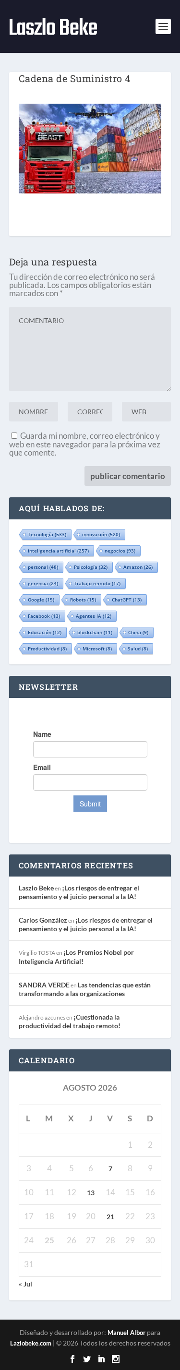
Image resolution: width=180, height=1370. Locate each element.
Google (41, 599)
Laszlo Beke (36, 888)
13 (91, 1193)
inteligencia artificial (58, 550)
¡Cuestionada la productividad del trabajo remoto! (69, 1021)
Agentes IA (93, 616)
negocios (120, 550)
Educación (44, 632)
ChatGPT (127, 599)
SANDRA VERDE (44, 985)
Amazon (138, 567)
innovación (101, 534)
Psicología (91, 567)
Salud (138, 648)
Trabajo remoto (97, 583)
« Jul (25, 1284)
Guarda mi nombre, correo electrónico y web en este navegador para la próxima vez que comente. (84, 444)
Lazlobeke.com (30, 1343)
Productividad (47, 648)
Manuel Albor (126, 1332)
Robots (83, 599)
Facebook (44, 616)
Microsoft (97, 648)
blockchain (94, 632)
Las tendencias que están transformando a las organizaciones (85, 989)
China (138, 632)
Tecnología (47, 534)
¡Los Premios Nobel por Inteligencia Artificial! (76, 956)
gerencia (43, 583)
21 (110, 1217)
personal (43, 567)
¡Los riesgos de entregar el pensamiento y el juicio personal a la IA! (79, 892)
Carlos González (43, 920)
